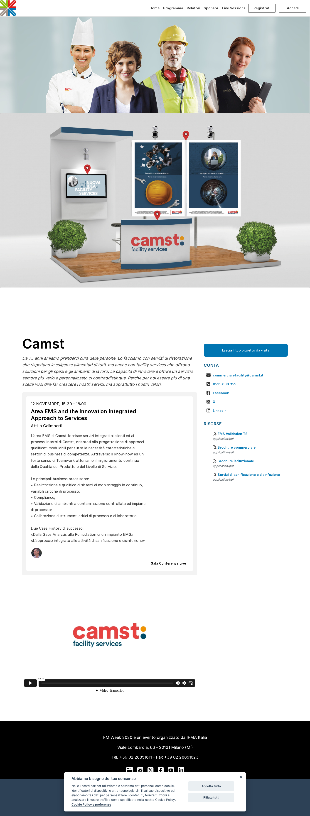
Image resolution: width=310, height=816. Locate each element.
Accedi (293, 8)
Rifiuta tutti (211, 797)
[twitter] (150, 770)
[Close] (241, 777)
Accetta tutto (211, 786)
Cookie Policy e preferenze (91, 804)
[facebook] (160, 770)
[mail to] (140, 770)
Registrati (262, 8)
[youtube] (170, 770)
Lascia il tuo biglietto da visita (245, 350)
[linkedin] (181, 770)
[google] (129, 770)
